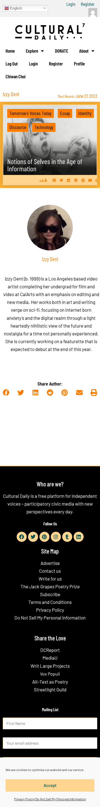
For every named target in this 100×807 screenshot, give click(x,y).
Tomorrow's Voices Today (30, 113)
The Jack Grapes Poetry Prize (50, 586)
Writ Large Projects (50, 666)
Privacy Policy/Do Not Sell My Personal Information (50, 799)
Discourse (17, 127)
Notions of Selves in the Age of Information (44, 165)
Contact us (50, 571)
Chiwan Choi (16, 76)
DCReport (50, 650)
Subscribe (50, 594)
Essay (65, 113)
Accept (50, 785)
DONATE (61, 50)
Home (10, 50)
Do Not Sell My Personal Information (50, 617)
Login (70, 4)
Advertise (50, 563)
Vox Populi (50, 673)
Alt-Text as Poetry (50, 681)
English (15, 8)
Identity (85, 113)
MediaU (50, 657)
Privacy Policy (50, 610)
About (84, 50)
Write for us (50, 578)
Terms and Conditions (50, 602)
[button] (54, 180)
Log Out (12, 63)
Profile (79, 63)
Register (87, 4)
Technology (43, 127)
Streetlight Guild (50, 689)
